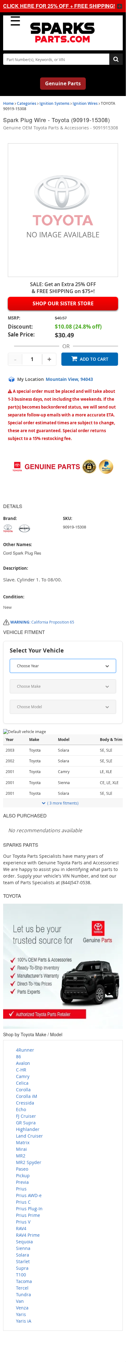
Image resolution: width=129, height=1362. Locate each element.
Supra (22, 1268)
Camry (22, 1076)
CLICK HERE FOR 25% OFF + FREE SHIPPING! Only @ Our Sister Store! (56, 5)
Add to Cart (94, 359)
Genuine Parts (63, 83)
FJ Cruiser (26, 1116)
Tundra (23, 1294)
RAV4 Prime (28, 1235)
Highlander (27, 1129)
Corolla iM (26, 1096)
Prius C (23, 1202)
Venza (22, 1308)
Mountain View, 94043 (69, 379)
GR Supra (26, 1123)
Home (8, 103)
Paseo (22, 1169)
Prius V (23, 1222)
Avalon (23, 1063)
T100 (21, 1275)
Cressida (25, 1103)
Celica (22, 1083)
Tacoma (24, 1281)
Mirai (21, 1149)
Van (20, 1301)
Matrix (22, 1142)
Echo (21, 1109)
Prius (21, 1189)
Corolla (23, 1090)
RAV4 (21, 1228)
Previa (22, 1182)
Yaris (21, 1314)
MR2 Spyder (28, 1162)
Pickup (23, 1175)
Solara (22, 1255)
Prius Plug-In (29, 1209)
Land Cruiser (29, 1136)
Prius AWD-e (29, 1195)
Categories (26, 103)
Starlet (23, 1261)
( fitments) (63, 802)
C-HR (21, 1070)
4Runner (25, 1050)
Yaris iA (23, 1321)
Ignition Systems (54, 103)
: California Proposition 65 (42, 621)
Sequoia (24, 1242)
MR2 (20, 1156)
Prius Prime (28, 1215)
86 (18, 1057)
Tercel (22, 1288)
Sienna (23, 1248)
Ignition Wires (85, 103)
